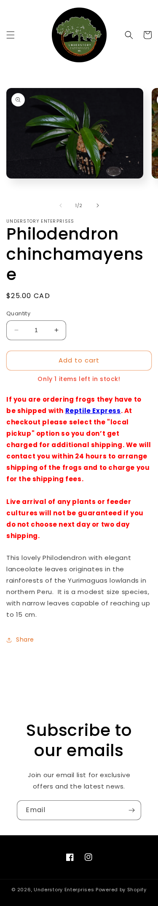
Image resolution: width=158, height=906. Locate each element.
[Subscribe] (131, 810)
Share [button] (25, 639)
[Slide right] (97, 205)
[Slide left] (60, 205)
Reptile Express (93, 410)
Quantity (18, 313)
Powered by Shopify (121, 889)
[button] (10, 35)
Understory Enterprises (64, 889)
